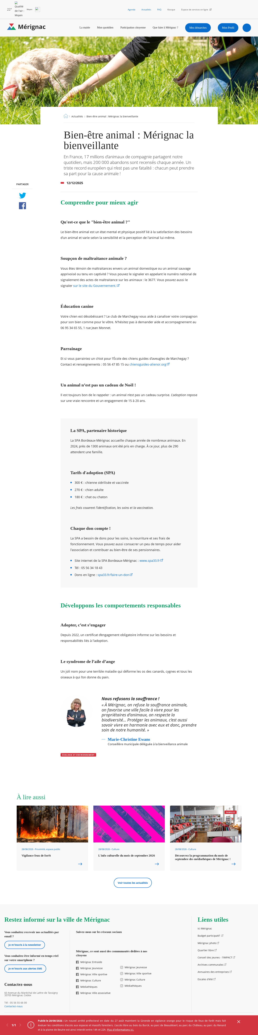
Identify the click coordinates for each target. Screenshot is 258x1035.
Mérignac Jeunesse (91, 968)
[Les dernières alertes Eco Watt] (37, 9)
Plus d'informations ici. (120, 1029)
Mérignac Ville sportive (93, 974)
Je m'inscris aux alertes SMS (25, 968)
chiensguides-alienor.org (148, 364)
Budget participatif (209, 935)
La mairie (85, 27)
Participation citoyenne (133, 27)
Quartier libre (206, 950)
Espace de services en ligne (194, 9)
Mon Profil (228, 27)
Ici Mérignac (205, 928)
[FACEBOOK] (22, 205)
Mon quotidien (105, 27)
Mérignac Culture (90, 980)
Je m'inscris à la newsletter (24, 944)
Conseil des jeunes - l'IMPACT (215, 957)
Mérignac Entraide (91, 962)
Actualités (146, 9)
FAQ (159, 9)
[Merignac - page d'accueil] (26, 28)
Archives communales (210, 964)
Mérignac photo (207, 943)
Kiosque (171, 9)
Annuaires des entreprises (213, 972)
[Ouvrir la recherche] (247, 28)
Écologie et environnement (78, 755)
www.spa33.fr (150, 560)
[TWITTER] (22, 195)
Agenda (131, 9)
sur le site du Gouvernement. (94, 286)
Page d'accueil (66, 116)
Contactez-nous (13, 1006)
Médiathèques (88, 986)
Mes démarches (198, 27)
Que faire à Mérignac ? (165, 27)
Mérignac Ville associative (95, 993)
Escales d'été (205, 979)
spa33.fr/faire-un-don (113, 575)
